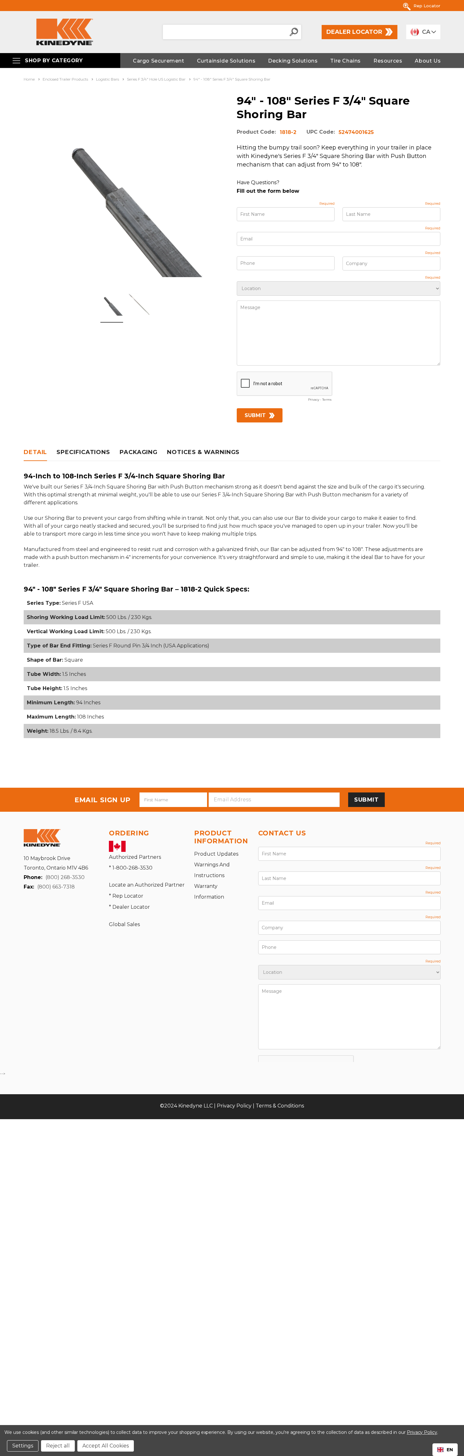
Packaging (139, 452)
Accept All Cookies (105, 1446)
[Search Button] (294, 32)
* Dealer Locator (129, 907)
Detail (35, 452)
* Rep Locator (126, 896)
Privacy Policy (234, 1106)
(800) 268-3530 (65, 877)
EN (450, 1450)
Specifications (83, 452)
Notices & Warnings (203, 452)
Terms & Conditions (280, 1106)
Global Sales (124, 924)
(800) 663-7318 (56, 887)
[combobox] (445, 1449)
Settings (22, 1446)
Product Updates (216, 854)
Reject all (58, 1446)
